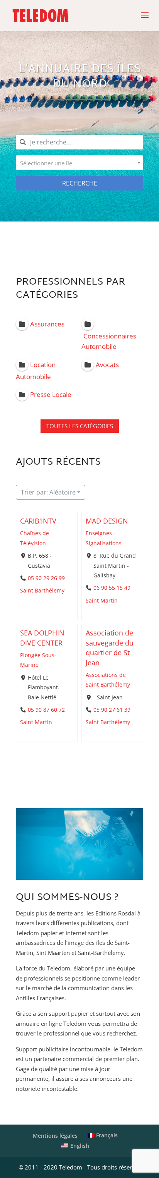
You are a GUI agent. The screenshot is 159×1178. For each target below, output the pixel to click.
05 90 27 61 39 (111, 709)
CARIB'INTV (38, 520)
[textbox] (79, 162)
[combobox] (79, 162)
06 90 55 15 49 (111, 587)
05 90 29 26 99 (46, 577)
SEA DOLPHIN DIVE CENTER (42, 637)
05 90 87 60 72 (46, 709)
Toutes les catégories (79, 426)
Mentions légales (55, 1135)
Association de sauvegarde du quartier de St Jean (110, 647)
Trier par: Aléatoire (48, 492)
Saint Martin (102, 600)
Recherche (79, 183)
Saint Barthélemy (42, 590)
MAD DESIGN (107, 520)
